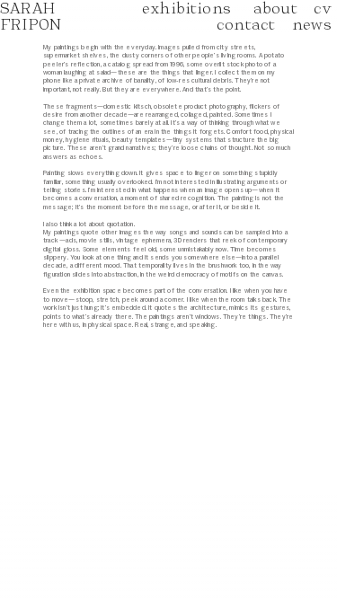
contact (246, 23)
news (314, 23)
